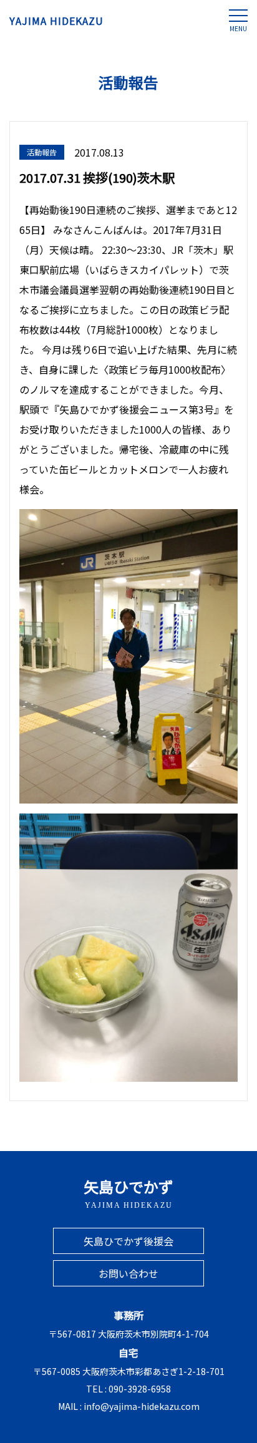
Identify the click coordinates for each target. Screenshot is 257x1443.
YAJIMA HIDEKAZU (56, 20)
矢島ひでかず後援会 (128, 1240)
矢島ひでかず (128, 1192)
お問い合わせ (128, 1273)
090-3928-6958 (140, 1388)
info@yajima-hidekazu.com (142, 1406)
